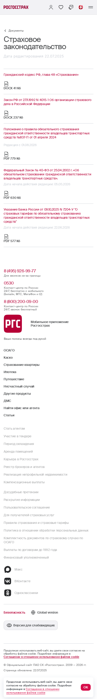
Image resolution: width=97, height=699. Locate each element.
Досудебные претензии (21, 492)
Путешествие (14, 379)
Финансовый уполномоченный (26, 557)
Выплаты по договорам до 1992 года (30, 550)
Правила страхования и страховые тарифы (36, 523)
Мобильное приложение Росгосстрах (50, 324)
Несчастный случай (19, 386)
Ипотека (10, 372)
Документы (16, 30)
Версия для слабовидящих (34, 625)
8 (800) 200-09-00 (21, 301)
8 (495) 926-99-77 (20, 271)
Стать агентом (14, 428)
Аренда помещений (18, 451)
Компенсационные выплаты (24, 482)
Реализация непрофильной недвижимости (35, 474)
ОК (85, 687)
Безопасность (14, 612)
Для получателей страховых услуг (29, 515)
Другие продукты (17, 394)
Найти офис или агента (21, 408)
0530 (9, 283)
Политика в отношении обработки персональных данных (46, 530)
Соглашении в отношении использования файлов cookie (41, 656)
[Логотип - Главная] (16, 7)
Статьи (9, 415)
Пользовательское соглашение (27, 507)
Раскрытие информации (22, 500)
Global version (47, 612)
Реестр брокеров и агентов (24, 467)
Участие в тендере (17, 436)
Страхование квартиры (21, 365)
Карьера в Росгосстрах (21, 459)
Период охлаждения (19, 444)
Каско (8, 357)
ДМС (7, 401)
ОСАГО (9, 350)
